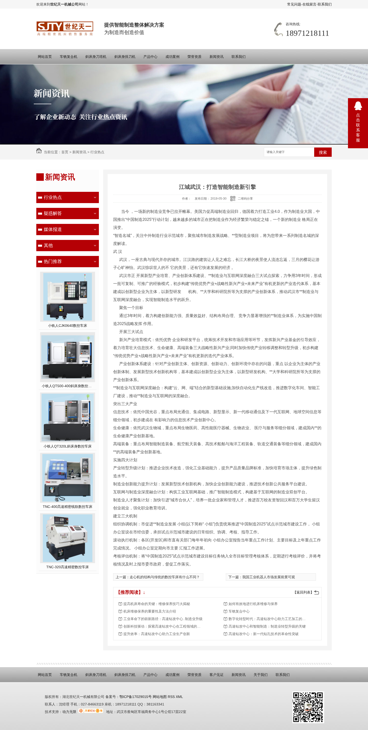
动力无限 (69, 712)
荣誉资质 (195, 57)
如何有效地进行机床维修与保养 (253, 604)
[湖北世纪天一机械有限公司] (65, 28)
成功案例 (172, 57)
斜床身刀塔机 (95, 57)
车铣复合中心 (239, 611)
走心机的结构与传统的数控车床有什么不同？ (165, 577)
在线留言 (309, 4)
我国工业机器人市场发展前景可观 (268, 577)
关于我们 (261, 675)
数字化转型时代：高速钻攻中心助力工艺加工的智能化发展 (269, 619)
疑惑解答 (53, 213)
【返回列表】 (303, 592)
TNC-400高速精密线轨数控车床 (67, 507)
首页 (64, 152)
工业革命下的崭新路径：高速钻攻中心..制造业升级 (163, 619)
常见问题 (294, 4)
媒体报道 (53, 229)
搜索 (323, 152)
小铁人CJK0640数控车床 (67, 326)
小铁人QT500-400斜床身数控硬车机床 (68, 386)
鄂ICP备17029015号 (135, 697)
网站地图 (159, 697)
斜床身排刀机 (124, 57)
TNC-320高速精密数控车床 (67, 567)
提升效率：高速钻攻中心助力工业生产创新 (156, 634)
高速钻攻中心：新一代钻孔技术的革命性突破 (264, 634)
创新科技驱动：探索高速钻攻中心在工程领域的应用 (163, 626)
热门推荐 (53, 261)
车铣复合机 (68, 57)
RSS (172, 697)
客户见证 (217, 675)
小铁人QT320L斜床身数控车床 (68, 446)
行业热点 (97, 152)
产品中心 (150, 57)
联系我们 (325, 4)
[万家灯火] (90, 712)
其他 (48, 245)
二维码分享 (245, 198)
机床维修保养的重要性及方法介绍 (149, 611)
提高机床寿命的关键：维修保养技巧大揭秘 (156, 604)
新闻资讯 (217, 57)
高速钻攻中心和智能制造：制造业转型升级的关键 (267, 626)
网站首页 (45, 57)
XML (179, 697)
